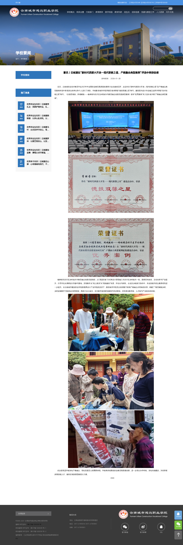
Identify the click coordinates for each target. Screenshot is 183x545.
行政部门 (89, 12)
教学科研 (118, 12)
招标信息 (135, 12)
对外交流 (169, 12)
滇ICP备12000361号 (34, 524)
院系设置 (80, 12)
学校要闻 (24, 59)
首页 (17, 59)
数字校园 (109, 12)
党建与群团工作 (147, 12)
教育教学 (99, 12)
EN (17, 539)
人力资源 (160, 12)
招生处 (127, 12)
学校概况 (70, 12)
